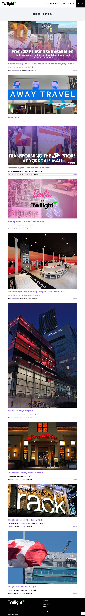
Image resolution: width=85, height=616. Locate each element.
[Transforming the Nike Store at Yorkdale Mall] (42, 145)
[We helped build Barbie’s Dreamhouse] (42, 198)
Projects (27, 70)
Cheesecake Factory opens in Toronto (25, 472)
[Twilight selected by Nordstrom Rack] (42, 500)
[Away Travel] (42, 94)
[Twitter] (43, 611)
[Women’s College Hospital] (42, 355)
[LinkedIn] (47, 611)
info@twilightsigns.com (47, 602)
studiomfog (11, 417)
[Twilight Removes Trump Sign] (42, 557)
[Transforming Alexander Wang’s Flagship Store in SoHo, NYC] (42, 261)
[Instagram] (45, 611)
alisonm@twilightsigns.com (14, 70)
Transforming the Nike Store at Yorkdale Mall (29, 167)
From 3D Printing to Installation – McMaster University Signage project (41, 63)
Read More (75, 70)
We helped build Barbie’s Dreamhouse (26, 221)
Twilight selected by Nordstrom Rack (25, 520)
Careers (44, 606)
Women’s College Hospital (20, 410)
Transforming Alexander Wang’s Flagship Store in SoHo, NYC (36, 291)
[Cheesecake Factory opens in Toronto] (42, 446)
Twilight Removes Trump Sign (22, 586)
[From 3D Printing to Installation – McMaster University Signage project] (42, 41)
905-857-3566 (46, 604)
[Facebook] (49, 611)
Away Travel (13, 117)
